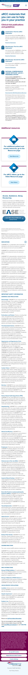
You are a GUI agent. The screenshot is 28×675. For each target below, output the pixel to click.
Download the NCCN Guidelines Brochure (15, 93)
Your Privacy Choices (14, 670)
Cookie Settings (14, 659)
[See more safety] (25, 242)
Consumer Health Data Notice (14, 668)
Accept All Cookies (14, 652)
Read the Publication (10, 42)
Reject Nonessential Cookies (14, 655)
